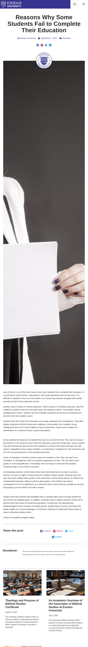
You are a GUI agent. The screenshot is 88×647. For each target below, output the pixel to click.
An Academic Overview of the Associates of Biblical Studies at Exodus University (65, 605)
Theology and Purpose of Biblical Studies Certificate (22, 604)
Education (66, 38)
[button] (38, 45)
